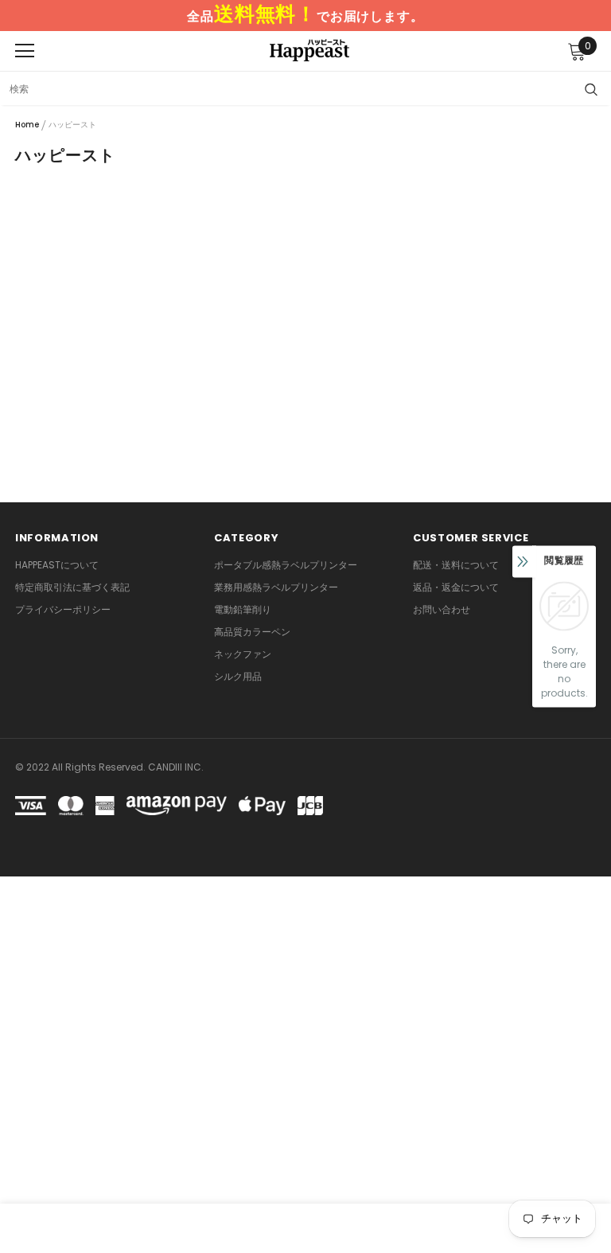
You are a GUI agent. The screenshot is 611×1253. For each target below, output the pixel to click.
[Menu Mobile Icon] (24, 51)
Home (27, 125)
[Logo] (309, 50)
